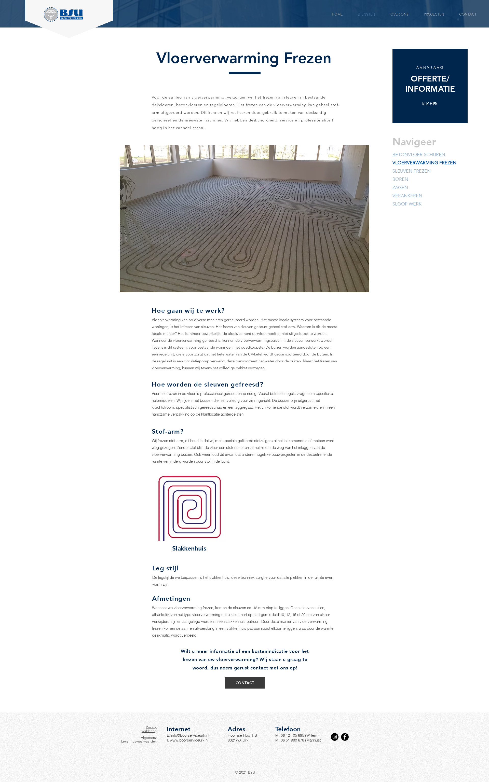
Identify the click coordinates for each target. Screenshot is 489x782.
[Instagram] (334, 737)
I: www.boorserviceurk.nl (187, 740)
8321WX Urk (238, 740)
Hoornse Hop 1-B (242, 735)
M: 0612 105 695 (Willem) (297, 735)
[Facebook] (345, 737)
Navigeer (414, 141)
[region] (430, 86)
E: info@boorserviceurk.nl (188, 735)
